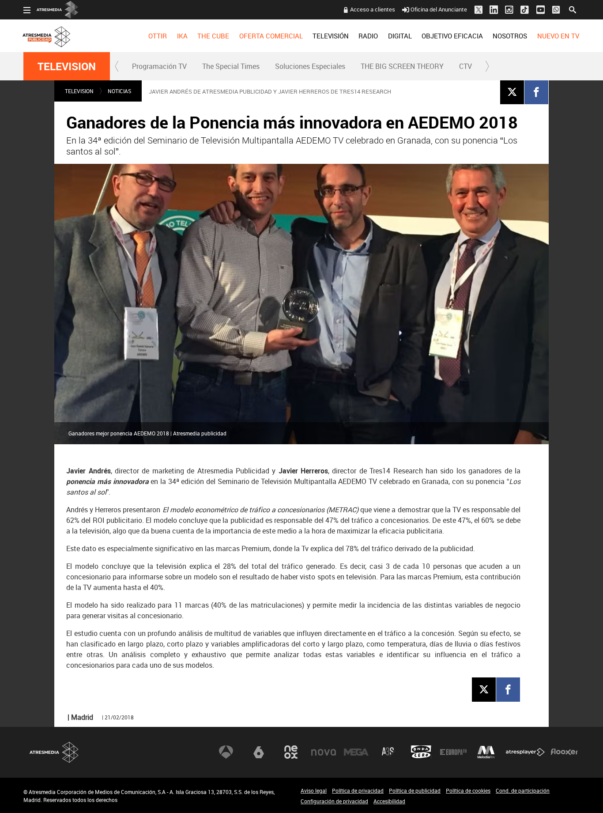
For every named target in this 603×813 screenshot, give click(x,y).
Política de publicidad (415, 790)
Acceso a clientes (372, 9)
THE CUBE (213, 35)
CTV (465, 66)
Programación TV (159, 66)
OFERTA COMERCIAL (271, 35)
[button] (117, 66)
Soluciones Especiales (310, 66)
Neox (291, 752)
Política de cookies (468, 790)
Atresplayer (525, 752)
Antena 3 (226, 752)
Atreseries (388, 752)
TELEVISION (67, 66)
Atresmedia (54, 752)
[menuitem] (157, 35)
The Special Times (231, 66)
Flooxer (564, 752)
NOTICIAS (119, 91)
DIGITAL (400, 35)
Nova (323, 752)
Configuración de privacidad (334, 801)
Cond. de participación (523, 790)
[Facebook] (536, 92)
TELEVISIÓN (331, 35)
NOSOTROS (510, 35)
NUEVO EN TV (558, 35)
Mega (356, 752)
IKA (182, 35)
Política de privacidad (358, 790)
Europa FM (453, 752)
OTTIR (157, 35)
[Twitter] (512, 92)
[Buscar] (572, 9)
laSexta (258, 752)
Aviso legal (314, 790)
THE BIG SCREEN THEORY (402, 66)
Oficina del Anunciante (439, 9)
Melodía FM (486, 752)
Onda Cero (421, 752)
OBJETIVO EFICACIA (452, 35)
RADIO (368, 35)
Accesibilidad (389, 801)
